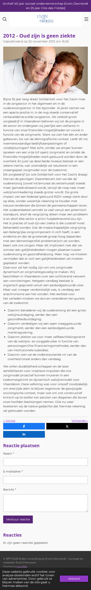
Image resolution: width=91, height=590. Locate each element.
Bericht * (9, 489)
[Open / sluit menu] (86, 19)
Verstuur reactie (18, 519)
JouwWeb (22, 566)
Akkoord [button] (74, 578)
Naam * (8, 453)
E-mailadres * (13, 471)
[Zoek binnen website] (4, 19)
